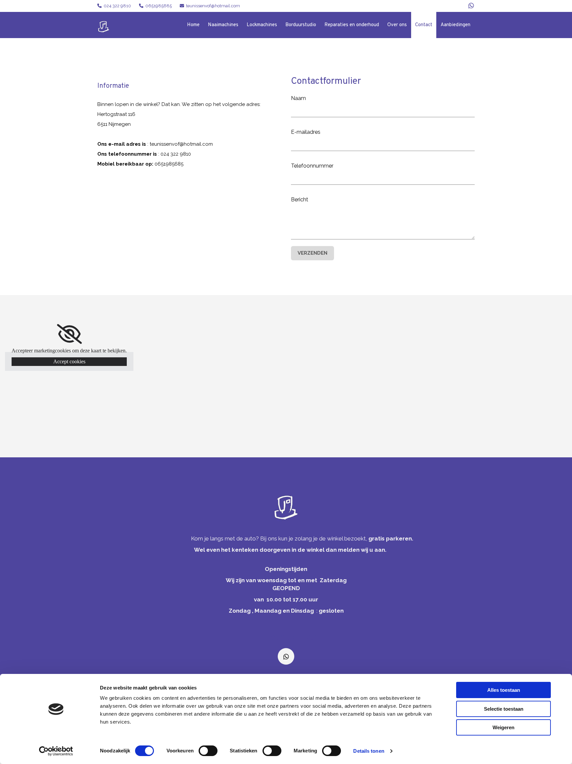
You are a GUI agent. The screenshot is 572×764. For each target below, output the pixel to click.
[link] (69, 334)
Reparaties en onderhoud (351, 25)
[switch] (208, 750)
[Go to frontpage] (286, 508)
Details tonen (368, 751)
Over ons (397, 25)
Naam (298, 98)
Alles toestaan (503, 690)
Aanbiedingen (455, 25)
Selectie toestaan (503, 709)
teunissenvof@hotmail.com (213, 5)
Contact (423, 25)
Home (193, 25)
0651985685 (158, 5)
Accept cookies (69, 361)
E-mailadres (305, 132)
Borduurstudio (300, 25)
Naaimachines (223, 25)
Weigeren (503, 727)
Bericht (299, 199)
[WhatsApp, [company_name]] (471, 5)
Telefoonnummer (312, 166)
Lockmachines (262, 25)
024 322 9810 (117, 5)
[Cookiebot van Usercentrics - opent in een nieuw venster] (56, 751)
